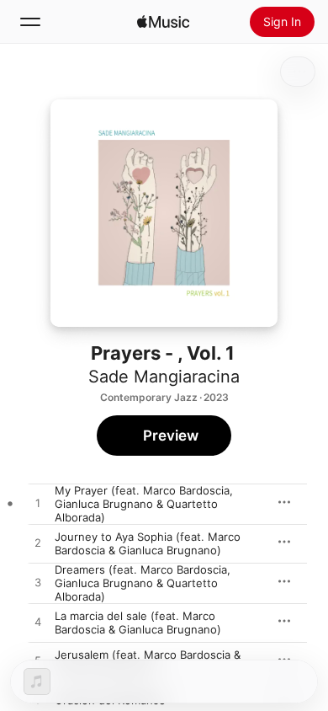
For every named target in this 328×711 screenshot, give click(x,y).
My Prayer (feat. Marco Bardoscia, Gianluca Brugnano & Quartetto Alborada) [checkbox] (144, 504)
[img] (163, 21)
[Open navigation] (30, 21)
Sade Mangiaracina (164, 376)
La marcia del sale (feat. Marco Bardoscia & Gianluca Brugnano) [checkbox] (138, 622)
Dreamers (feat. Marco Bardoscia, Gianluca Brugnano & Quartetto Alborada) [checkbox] (142, 583)
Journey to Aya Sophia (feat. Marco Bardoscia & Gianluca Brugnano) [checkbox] (148, 543)
